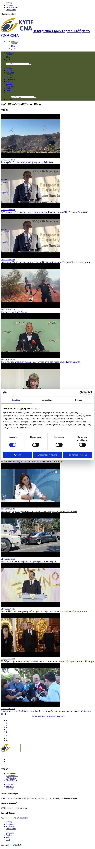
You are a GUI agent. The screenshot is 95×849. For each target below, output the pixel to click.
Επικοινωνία (11, 10)
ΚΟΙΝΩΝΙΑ (11, 778)
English (14, 44)
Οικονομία (10, 73)
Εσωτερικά (10, 79)
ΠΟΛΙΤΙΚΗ (11, 773)
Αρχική (9, 68)
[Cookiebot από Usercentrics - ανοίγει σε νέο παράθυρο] (81, 393)
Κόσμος (9, 84)
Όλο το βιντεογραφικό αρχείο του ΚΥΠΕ (48, 716)
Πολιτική (9, 70)
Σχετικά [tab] (78, 400)
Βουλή (8, 75)
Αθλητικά (10, 86)
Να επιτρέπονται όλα (78, 455)
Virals (8, 88)
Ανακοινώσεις (11, 7)
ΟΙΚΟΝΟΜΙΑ (12, 776)
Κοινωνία (9, 77)
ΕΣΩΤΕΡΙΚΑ (11, 780)
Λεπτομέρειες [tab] (47, 400)
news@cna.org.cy (21, 818)
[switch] (35, 445)
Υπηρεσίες (10, 5)
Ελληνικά (14, 42)
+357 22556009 (7, 808)
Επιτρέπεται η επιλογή (47, 455)
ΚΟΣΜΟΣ (10, 787)
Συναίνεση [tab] (16, 400)
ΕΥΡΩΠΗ (10, 784)
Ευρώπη (9, 81)
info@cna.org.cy (20, 808)
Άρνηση (17, 455)
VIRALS (9, 789)
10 (7, 740)
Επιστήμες (10, 90)
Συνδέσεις (10, 826)
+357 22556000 (7, 818)
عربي (13, 48)
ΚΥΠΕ (9, 3)
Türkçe (13, 46)
